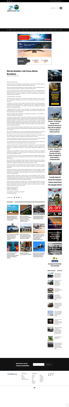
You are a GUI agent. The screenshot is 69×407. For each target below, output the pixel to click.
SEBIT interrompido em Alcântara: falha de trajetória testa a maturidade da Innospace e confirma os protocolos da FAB (25, 219)
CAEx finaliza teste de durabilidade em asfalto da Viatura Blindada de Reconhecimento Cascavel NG (58, 305)
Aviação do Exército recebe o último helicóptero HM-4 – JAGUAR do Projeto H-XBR (38, 217)
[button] (14, 197)
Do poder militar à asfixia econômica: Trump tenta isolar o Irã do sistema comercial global (58, 297)
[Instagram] (11, 1)
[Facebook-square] (7, 1)
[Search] (61, 8)
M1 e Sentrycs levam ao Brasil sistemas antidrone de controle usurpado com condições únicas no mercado (12, 237)
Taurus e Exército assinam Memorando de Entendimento (58, 289)
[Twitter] (9, 1)
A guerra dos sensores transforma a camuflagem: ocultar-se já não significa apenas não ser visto (58, 321)
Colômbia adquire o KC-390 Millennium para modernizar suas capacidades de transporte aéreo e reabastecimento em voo (38, 237)
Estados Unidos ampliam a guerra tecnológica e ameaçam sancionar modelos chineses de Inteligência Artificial (12, 255)
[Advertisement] (34, 19)
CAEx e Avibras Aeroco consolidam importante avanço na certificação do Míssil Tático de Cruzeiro (58, 313)
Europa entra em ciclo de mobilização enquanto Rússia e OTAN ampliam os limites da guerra (57, 282)
